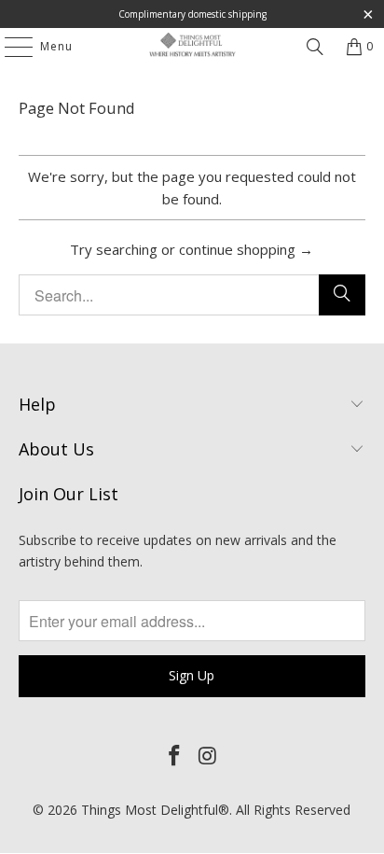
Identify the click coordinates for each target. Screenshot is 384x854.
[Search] (315, 46)
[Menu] (9, 46)
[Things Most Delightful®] (192, 46)
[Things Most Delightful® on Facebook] (174, 756)
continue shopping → (246, 249)
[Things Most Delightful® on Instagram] (208, 756)
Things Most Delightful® (155, 810)
